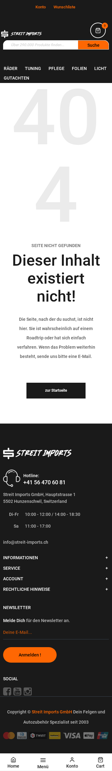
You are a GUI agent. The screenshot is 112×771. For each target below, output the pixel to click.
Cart (100, 766)
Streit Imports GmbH (52, 711)
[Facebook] (7, 691)
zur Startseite (56, 390)
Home (13, 766)
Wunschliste (64, 7)
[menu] (56, 73)
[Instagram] (30, 691)
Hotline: (31, 475)
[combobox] (56, 45)
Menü (43, 766)
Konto (40, 7)
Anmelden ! (30, 654)
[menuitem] (10, 68)
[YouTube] (18, 691)
